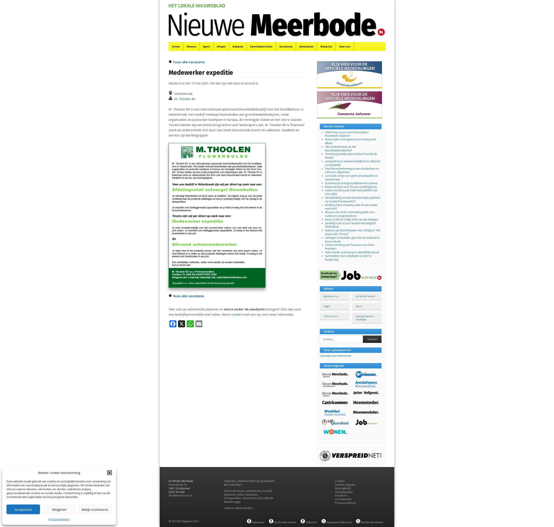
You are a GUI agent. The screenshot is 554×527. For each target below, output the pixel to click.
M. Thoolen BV (184, 99)
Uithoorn (229, 508)
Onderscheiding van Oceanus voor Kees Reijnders (349, 246)
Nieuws (191, 46)
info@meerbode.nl (180, 495)
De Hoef (267, 491)
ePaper (221, 46)
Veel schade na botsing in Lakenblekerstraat (352, 252)
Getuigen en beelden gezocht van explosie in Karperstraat (352, 239)
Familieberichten (261, 46)
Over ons (344, 46)
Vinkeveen (251, 494)
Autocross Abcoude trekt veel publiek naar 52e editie (351, 192)
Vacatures (286, 46)
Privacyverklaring (59, 519)
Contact (340, 481)
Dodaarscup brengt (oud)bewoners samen (351, 183)
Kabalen (238, 46)
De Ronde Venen (365, 296)
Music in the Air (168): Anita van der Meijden (351, 219)
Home (176, 46)
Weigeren (59, 509)
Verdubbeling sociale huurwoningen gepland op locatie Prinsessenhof (352, 199)
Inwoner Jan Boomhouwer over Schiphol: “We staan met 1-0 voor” (352, 232)
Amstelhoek (253, 491)
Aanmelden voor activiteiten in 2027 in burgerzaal (348, 257)
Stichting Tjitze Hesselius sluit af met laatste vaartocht (351, 207)
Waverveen (250, 498)
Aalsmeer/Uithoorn (339, 522)
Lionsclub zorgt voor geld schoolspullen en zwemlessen (351, 177)
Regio (327, 306)
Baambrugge (232, 502)
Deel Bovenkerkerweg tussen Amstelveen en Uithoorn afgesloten (352, 170)
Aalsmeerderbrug (248, 481)
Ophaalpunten (344, 492)
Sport (206, 46)
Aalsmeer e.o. (332, 296)
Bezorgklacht (343, 488)
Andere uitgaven (345, 484)
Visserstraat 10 (178, 484)
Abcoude (263, 498)
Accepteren (23, 509)
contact (237, 314)
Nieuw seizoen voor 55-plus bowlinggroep (351, 187)
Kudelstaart (267, 481)
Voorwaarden (343, 499)
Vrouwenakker (233, 498)
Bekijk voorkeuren (95, 509)
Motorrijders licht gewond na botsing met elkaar (350, 141)
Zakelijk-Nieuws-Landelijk (365, 318)
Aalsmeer (230, 481)
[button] (109, 472)
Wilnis (240, 494)
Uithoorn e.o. (331, 316)
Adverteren (306, 46)
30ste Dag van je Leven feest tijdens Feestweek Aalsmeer (347, 134)
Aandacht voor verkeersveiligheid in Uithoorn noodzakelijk (353, 163)
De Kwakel (246, 508)
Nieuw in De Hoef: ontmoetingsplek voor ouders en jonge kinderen (350, 214)
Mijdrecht (230, 494)
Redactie (326, 46)
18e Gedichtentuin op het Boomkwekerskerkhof (340, 148)
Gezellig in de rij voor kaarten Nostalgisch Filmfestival (350, 225)
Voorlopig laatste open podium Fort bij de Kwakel (351, 155)
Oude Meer (235, 484)
